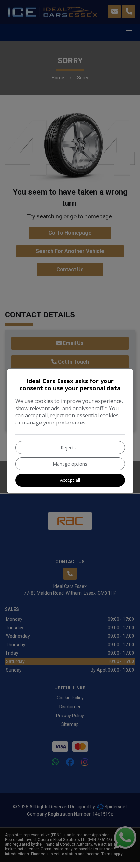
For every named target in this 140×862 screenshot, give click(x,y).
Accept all (70, 480)
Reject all (70, 447)
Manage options (70, 464)
